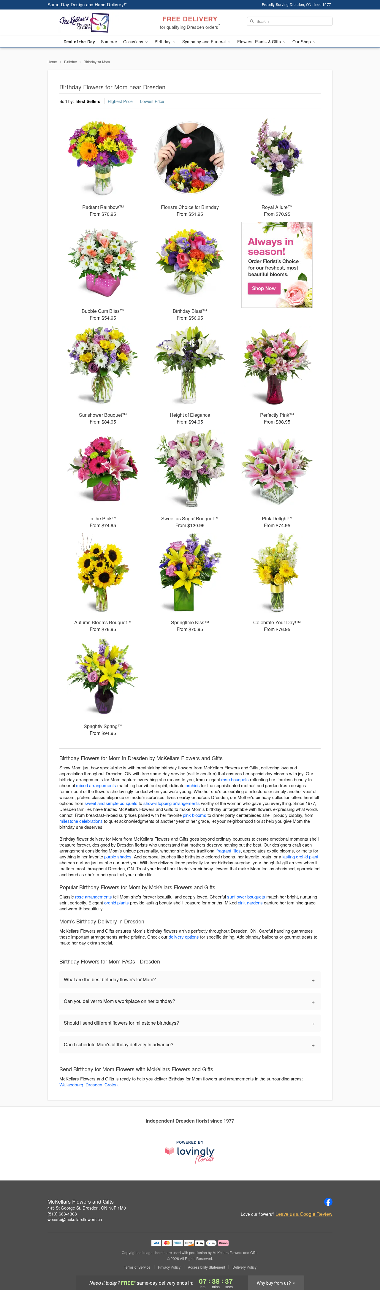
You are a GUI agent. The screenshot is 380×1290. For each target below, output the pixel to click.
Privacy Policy (169, 1267)
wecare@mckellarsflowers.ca (75, 1219)
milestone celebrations (81, 821)
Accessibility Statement (206, 1267)
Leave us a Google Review (304, 1214)
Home (52, 61)
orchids (193, 785)
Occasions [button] (133, 42)
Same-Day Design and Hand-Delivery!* (87, 4)
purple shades (118, 856)
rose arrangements (93, 896)
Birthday (70, 61)
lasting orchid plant (300, 856)
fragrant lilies (228, 850)
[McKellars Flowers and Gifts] (90, 22)
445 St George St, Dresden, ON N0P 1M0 (87, 1208)
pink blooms (194, 815)
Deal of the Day (79, 42)
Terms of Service (137, 1267)
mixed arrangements (96, 785)
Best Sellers (88, 101)
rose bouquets (235, 779)
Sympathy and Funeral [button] (204, 42)
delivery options (184, 937)
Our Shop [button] (302, 42)
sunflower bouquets (246, 896)
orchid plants (116, 902)
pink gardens (250, 902)
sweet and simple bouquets (111, 803)
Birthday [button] (163, 42)
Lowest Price (152, 101)
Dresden (94, 1084)
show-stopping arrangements (171, 803)
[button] (364, 1264)
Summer (109, 42)
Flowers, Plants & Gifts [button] (259, 42)
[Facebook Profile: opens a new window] (328, 1202)
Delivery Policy (244, 1267)
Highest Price (120, 101)
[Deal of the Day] (277, 265)
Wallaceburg (71, 1084)
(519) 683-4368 (62, 1214)
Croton (111, 1084)
